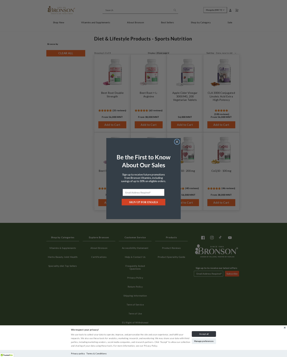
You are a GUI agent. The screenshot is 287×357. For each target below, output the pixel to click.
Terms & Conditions (96, 353)
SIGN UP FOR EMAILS (143, 202)
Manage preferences (204, 341)
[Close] (285, 327)
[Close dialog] (177, 141)
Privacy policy (78, 353)
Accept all (204, 334)
